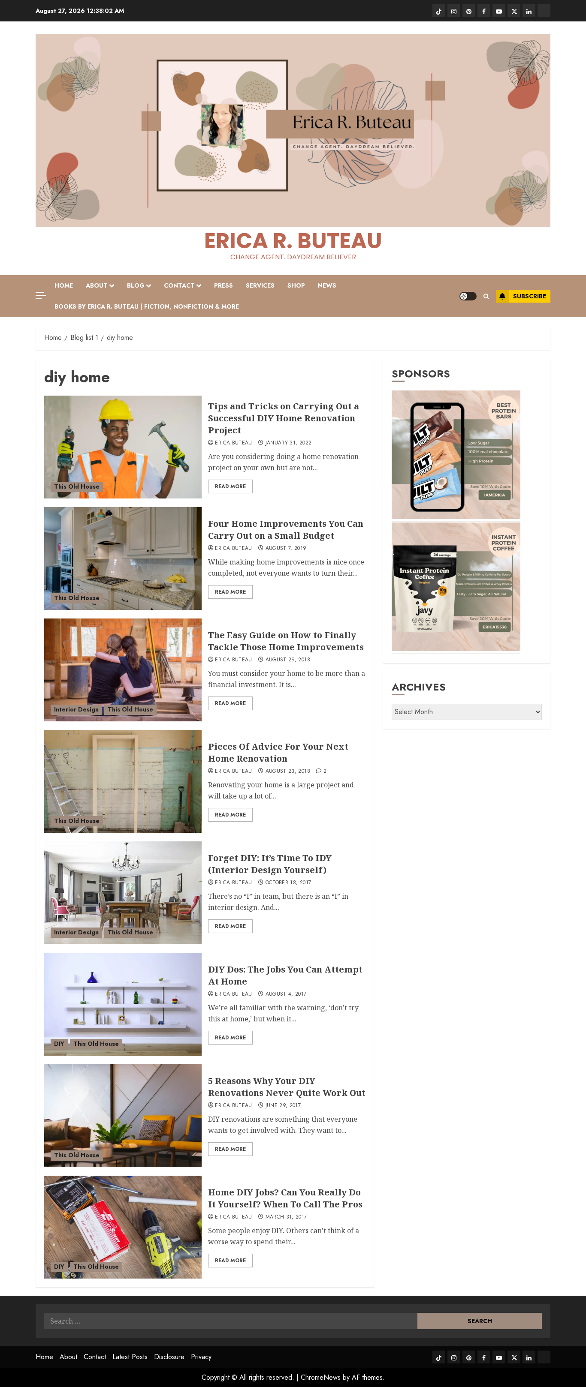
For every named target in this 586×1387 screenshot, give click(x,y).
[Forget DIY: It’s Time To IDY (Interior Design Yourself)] (123, 892)
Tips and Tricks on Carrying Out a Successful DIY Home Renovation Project (283, 418)
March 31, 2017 (286, 1217)
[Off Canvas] (41, 295)
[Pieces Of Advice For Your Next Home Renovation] (123, 781)
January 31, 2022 (289, 443)
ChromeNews (321, 1377)
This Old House (77, 486)
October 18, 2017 (288, 883)
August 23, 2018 (288, 771)
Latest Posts (130, 1357)
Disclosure (169, 1357)
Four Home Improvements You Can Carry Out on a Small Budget (285, 529)
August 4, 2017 (286, 994)
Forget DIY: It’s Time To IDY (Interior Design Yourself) (270, 864)
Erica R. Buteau (293, 240)
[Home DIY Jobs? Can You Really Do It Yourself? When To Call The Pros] (123, 1227)
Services (260, 285)
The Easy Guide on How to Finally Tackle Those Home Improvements (286, 641)
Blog (136, 285)
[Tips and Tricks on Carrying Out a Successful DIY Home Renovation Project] (123, 447)
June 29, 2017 (283, 1105)
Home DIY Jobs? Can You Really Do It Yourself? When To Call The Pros (285, 1198)
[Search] (486, 296)
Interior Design (76, 709)
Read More (230, 486)
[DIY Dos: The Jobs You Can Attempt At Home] (123, 1004)
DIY (59, 1043)
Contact (179, 285)
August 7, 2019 (286, 548)
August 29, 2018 (288, 660)
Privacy (201, 1357)
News (327, 285)
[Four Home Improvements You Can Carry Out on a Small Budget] (123, 558)
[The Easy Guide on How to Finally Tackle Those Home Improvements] (123, 669)
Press (223, 285)
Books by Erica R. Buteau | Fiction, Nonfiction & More (146, 306)
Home (63, 285)
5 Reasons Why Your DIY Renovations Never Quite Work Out (286, 1087)
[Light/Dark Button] (468, 296)
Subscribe (529, 296)
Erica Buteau (233, 443)
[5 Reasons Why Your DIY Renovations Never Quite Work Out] (123, 1115)
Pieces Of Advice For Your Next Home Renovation (278, 752)
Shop (296, 285)
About (97, 285)
